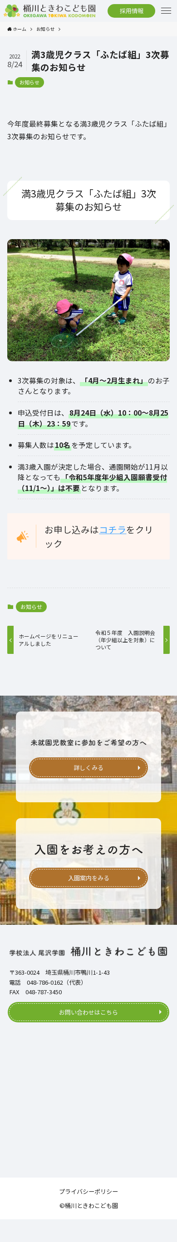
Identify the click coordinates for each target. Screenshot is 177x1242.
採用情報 (131, 10)
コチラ (112, 529)
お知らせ (29, 82)
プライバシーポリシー (88, 1191)
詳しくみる (88, 767)
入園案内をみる (88, 878)
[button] (166, 11)
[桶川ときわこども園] (50, 11)
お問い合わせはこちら (88, 1012)
